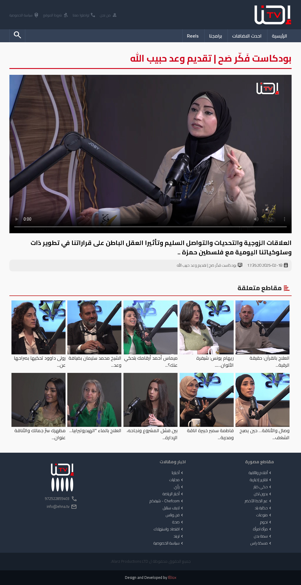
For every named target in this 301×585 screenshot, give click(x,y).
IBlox (172, 577)
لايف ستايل (173, 508)
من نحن (108, 15)
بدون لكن (263, 494)
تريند (178, 536)
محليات (176, 479)
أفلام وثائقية (260, 472)
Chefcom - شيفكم (167, 501)
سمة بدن (263, 536)
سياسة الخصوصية (24, 15)
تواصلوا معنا (84, 15)
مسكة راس (261, 543)
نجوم (266, 522)
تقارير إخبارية (261, 479)
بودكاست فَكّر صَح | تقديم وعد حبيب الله (210, 265)
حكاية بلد (263, 508)
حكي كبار (262, 487)
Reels (193, 35)
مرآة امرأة (262, 529)
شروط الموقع (55, 15)
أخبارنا (178, 472)
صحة (178, 522)
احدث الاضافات (247, 35)
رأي (179, 487)
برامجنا (215, 35)
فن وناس (175, 515)
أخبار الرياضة (173, 494)
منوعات (264, 515)
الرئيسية (279, 35)
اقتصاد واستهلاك (169, 529)
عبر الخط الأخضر (258, 501)
